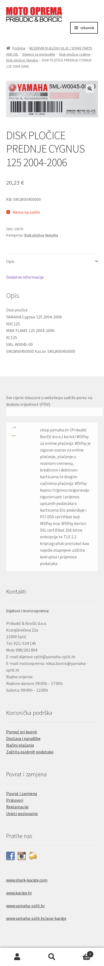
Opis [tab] (10, 261)
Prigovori (14, 800)
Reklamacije (17, 806)
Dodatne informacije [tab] (25, 277)
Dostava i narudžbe (23, 738)
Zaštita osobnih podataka (29, 751)
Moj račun (17, 957)
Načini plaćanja (20, 745)
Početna (18, 48)
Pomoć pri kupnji (21, 731)
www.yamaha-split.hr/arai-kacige (36, 918)
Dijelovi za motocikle (38, 54)
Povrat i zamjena (21, 793)
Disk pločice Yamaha (22, 60)
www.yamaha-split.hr (25, 905)
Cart (80, 952)
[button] (90, 88)
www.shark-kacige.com (26, 880)
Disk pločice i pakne (74, 54)
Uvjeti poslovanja (22, 813)
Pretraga (52, 957)
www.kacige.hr (19, 892)
